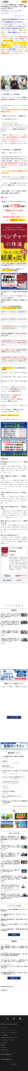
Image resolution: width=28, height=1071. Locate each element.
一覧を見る (14, 934)
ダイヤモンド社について (6, 1059)
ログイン (18, 1)
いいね (24, 686)
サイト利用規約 (4, 1035)
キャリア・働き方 (4, 12)
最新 (4, 686)
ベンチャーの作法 (13, 12)
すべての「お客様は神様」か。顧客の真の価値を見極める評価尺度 (14, 929)
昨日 (11, 686)
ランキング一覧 (14, 717)
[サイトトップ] (6, 2)
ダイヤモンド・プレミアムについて (8, 1030)
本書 (3, 459)
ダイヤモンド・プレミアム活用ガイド (9, 1032)
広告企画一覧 (4, 990)
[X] (7, 1019)
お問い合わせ (3, 1047)
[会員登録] (24, 2)
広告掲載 (3, 1045)
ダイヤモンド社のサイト (6, 1054)
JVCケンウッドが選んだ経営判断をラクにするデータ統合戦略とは (14, 910)
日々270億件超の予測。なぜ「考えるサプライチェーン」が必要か (14, 915)
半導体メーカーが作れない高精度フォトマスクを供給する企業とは (14, 924)
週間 (17, 686)
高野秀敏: (11, 10)
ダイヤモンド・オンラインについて (9, 1024)
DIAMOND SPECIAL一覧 (7, 986)
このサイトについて (5, 1027)
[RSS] (20, 1019)
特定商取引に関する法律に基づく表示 (9, 1037)
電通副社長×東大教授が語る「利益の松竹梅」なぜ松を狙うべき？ (14, 919)
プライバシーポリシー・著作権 (7, 1040)
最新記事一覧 (14, 978)
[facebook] (14, 1019)
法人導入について (4, 1050)
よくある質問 (3, 1042)
